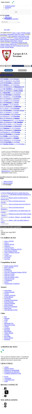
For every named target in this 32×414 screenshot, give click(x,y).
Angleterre (21, 37)
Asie (27, 45)
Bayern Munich (8, 338)
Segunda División (9, 278)
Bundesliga (11, 34)
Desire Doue (7, 308)
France (16, 37)
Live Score (7, 257)
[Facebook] (5, 389)
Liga (1, 34)
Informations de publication (12, 372)
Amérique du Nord (10, 45)
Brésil (12, 41)
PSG (5, 317)
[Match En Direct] (6, 352)
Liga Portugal (8, 270)
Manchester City (9, 323)
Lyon (5, 321)
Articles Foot (8, 255)
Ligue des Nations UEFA (11, 277)
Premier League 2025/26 (11, 266)
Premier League (25, 33)
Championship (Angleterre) (12, 283)
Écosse (27, 39)
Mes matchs (8, 17)
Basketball (8, 7)
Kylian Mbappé (8, 297)
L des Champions (12, 36)
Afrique (2, 45)
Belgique (7, 41)
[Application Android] (5, 407)
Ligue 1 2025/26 (9, 241)
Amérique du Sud (21, 45)
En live (6, 376)
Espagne (26, 37)
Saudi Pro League (19, 34)
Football (10, 6)
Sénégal (20, 41)
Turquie (2, 41)
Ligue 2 (19, 33)
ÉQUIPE (9, 66)
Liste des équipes (8, 183)
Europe (2, 47)
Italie (1, 39)
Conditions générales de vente (12, 373)
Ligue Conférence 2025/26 (11, 252)
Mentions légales (9, 368)
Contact (6, 367)
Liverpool (7, 328)
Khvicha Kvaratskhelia (10, 306)
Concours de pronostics (11, 19)
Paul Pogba (7, 298)
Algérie (17, 39)
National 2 (7, 246)
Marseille (6, 318)
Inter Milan (7, 336)
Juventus (6, 334)
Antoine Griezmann (9, 295)
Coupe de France (9, 247)
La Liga (6, 254)
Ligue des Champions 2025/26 (13, 249)
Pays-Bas (22, 39)
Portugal (12, 39)
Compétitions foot (9, 379)
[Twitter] (6, 394)
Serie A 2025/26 (8, 267)
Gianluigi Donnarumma (11, 300)
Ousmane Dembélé (9, 303)
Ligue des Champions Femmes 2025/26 (15, 272)
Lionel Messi (8, 290)
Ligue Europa (22, 36)
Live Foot (7, 259)
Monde (12, 47)
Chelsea (6, 326)
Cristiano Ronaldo (9, 292)
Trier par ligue (22, 70)
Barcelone (7, 329)
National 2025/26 (9, 244)
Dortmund (7, 339)
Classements (7, 378)
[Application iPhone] (5, 404)
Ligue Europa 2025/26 (10, 251)
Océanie (7, 47)
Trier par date (8, 70)
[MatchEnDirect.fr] (16, 2)
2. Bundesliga (8, 280)
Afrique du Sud (22, 42)
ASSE (6, 320)
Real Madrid (7, 331)
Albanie (2, 44)
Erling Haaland (8, 305)
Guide (6, 381)
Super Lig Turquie (9, 274)
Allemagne (6, 39)
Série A (5, 34)
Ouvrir (3, 234)
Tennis (7, 9)
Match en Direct (8, 181)
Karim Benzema (8, 302)
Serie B (6, 282)
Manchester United (9, 325)
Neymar (6, 293)
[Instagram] (5, 396)
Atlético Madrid (8, 333)
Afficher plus (13, 44)
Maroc (16, 41)
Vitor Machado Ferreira (10, 310)
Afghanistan (14, 42)
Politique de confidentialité (11, 370)
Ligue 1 (14, 33)
